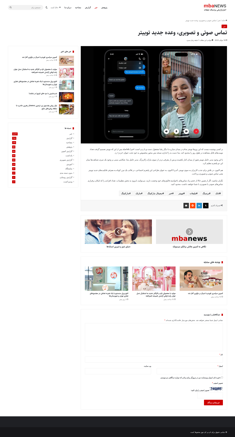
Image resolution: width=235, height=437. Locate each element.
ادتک (217, 193)
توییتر (181, 193)
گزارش (88, 7)
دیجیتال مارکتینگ (155, 193)
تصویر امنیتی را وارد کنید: (200, 390)
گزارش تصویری (66, 160)
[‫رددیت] (192, 205)
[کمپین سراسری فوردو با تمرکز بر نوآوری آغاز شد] (201, 278)
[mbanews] (215, 7)
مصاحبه (78, 7)
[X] (205, 205)
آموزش (69, 164)
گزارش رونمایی (66, 177)
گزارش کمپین (66, 151)
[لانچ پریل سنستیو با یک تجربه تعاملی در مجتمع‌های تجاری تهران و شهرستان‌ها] (106, 278)
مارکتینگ (125, 193)
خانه (223, 20)
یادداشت (69, 155)
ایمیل (220, 366)
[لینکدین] (199, 205)
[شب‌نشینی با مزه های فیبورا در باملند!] (66, 97)
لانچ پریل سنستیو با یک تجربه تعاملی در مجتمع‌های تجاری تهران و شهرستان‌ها (109, 294)
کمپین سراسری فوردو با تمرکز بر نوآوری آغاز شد (205, 293)
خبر (96, 7)
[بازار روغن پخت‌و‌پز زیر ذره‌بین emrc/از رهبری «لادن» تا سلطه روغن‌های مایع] (66, 109)
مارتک (138, 193)
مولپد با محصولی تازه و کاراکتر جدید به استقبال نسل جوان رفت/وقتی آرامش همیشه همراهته (156, 294)
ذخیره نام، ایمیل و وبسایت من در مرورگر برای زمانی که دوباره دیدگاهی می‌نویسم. (190, 377)
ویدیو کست (67, 182)
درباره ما (67, 7)
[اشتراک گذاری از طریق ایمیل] (186, 205)
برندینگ (205, 193)
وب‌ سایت (147, 366)
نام (221, 354)
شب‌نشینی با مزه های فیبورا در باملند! (43, 93)
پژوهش (104, 7)
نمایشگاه (68, 169)
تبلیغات (193, 193)
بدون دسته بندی (66, 173)
